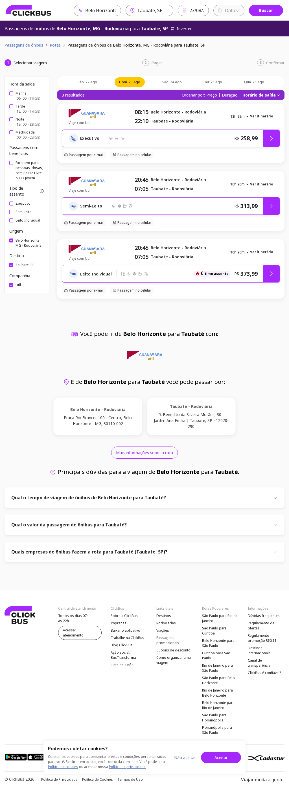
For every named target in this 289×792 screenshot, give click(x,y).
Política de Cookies (97, 779)
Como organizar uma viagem (173, 660)
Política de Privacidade (59, 779)
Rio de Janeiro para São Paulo (217, 668)
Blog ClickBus (122, 645)
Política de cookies (63, 766)
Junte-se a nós (122, 664)
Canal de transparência (259, 663)
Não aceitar (185, 757)
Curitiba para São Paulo (216, 655)
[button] (261, 116)
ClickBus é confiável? (264, 672)
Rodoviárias (166, 623)
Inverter (184, 28)
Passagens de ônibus (24, 45)
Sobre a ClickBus (124, 615)
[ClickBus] (28, 10)
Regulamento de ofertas (261, 626)
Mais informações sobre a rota (144, 452)
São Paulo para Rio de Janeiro (220, 618)
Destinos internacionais (259, 650)
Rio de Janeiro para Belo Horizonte (217, 693)
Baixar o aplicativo (125, 630)
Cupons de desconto (173, 650)
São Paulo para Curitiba (214, 631)
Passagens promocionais (167, 640)
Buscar (266, 10)
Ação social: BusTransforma (123, 655)
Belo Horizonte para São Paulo (218, 643)
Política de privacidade (127, 766)
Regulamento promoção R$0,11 (262, 638)
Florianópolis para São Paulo (217, 730)
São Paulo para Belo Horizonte (218, 680)
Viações (162, 630)
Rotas (55, 45)
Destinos (163, 615)
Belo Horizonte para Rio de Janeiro (218, 705)
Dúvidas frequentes (264, 615)
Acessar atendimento (73, 633)
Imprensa (118, 623)
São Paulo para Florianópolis (214, 718)
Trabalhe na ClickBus (127, 637)
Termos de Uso (130, 779)
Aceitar (220, 757)
